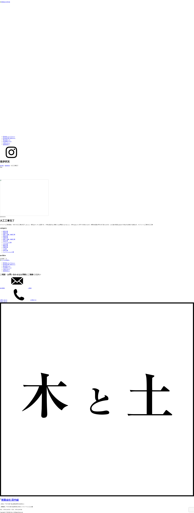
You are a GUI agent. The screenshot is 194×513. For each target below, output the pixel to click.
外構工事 (5, 247)
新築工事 (5, 236)
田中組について (9, 136)
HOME (2, 165)
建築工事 (5, 245)
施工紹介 (6, 139)
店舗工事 (5, 237)
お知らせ (6, 143)
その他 (5, 248)
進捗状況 (6, 144)
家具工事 (5, 231)
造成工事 (5, 241)
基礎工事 (5, 233)
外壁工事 (5, 250)
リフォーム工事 (7, 242)
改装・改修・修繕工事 (9, 234)
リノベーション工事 (8, 252)
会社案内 (7, 141)
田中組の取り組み (9, 138)
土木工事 (5, 244)
